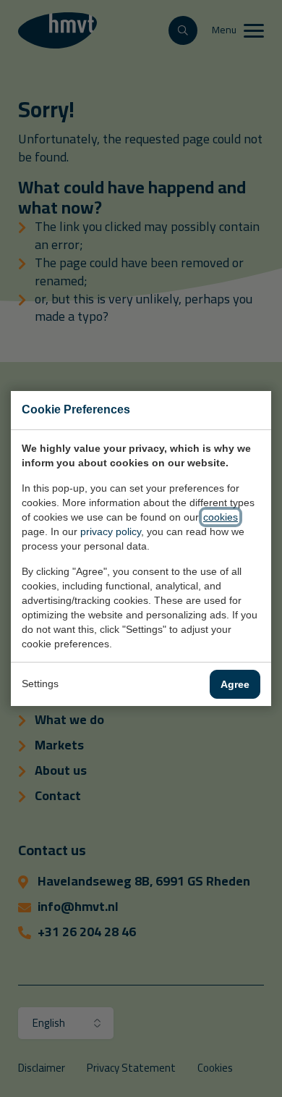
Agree (235, 684)
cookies (220, 517)
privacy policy (110, 531)
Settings (40, 683)
